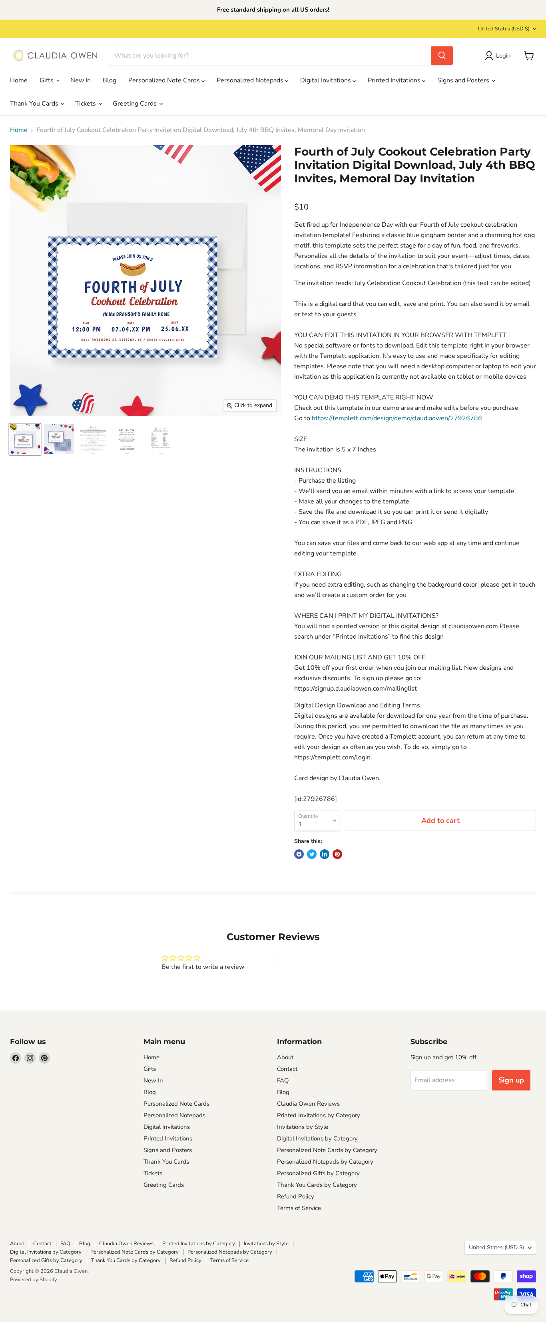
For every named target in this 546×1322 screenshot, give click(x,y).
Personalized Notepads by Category (325, 1162)
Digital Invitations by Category (317, 1138)
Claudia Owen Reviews (308, 1104)
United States (504, 28)
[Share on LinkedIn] (324, 854)
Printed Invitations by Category (318, 1115)
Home (19, 80)
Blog (109, 80)
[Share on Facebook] (299, 854)
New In (80, 80)
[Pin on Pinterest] (337, 854)
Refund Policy (295, 1196)
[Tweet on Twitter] (312, 854)
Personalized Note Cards (164, 80)
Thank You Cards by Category (317, 1185)
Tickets (86, 103)
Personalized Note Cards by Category (327, 1150)
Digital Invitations (326, 80)
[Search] (442, 55)
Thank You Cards (35, 103)
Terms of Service (299, 1208)
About (285, 1057)
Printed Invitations (395, 80)
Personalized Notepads (251, 80)
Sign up (511, 1080)
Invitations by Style (302, 1127)
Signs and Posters (464, 80)
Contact (287, 1069)
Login (503, 56)
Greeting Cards (135, 103)
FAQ (283, 1080)
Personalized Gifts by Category (318, 1173)
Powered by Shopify (33, 1279)
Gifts (47, 80)
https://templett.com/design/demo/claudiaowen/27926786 (397, 418)
